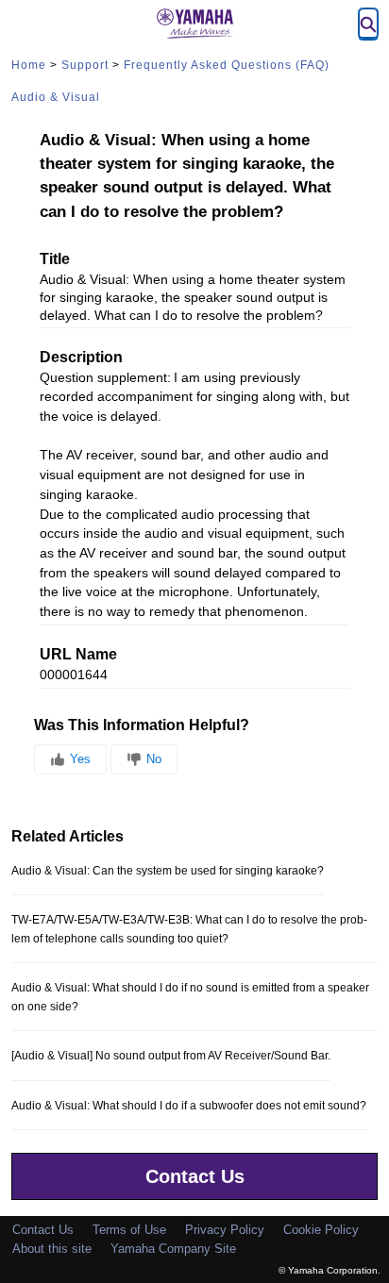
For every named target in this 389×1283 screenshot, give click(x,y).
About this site (52, 1248)
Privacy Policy (224, 1230)
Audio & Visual (55, 97)
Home (28, 65)
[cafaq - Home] (194, 23)
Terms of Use (129, 1230)
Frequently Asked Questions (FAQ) (227, 65)
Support (85, 65)
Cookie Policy (321, 1230)
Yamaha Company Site (173, 1248)
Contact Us (195, 1176)
